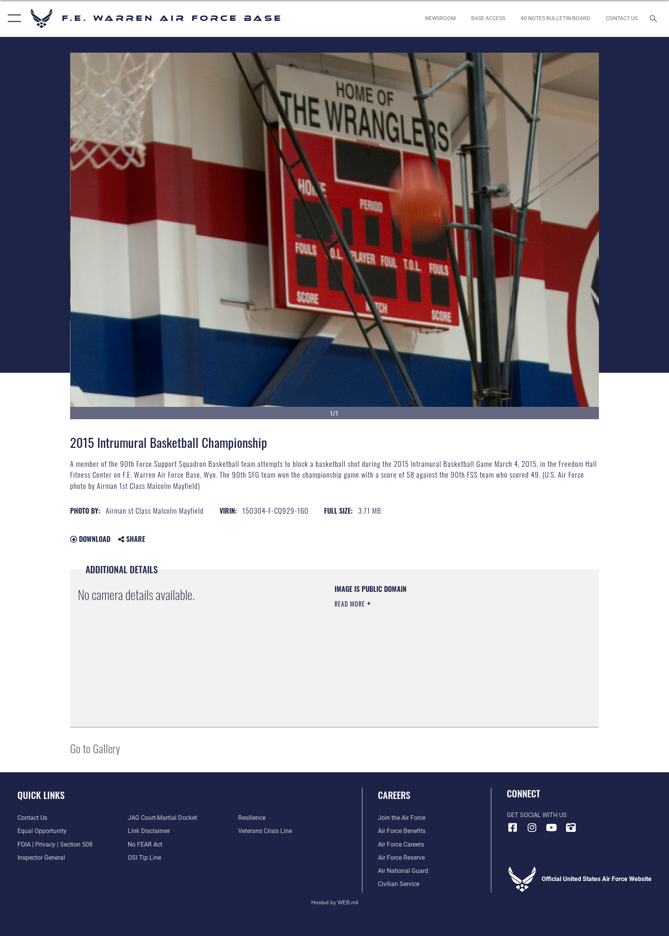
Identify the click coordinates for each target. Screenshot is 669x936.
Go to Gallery (95, 748)
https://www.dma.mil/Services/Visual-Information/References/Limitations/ (425, 653)
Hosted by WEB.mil (334, 902)
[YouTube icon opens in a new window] (551, 827)
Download (93, 539)
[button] (12, 18)
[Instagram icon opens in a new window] (532, 827)
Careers (394, 795)
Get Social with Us (537, 815)
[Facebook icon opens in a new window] (512, 827)
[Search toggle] (654, 18)
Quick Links (41, 795)
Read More (350, 604)
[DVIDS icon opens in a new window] (570, 827)
